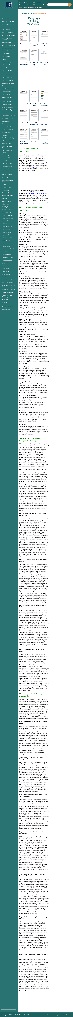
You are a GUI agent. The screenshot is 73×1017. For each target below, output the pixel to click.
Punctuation (5, 198)
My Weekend (24, 123)
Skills (34, 5)
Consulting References (8, 88)
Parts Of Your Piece (34, 104)
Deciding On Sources (7, 104)
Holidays (39, 5)
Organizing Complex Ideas (7, 180)
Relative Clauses (6, 204)
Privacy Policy (58, 1015)
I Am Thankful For (7, 158)
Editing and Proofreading (8, 115)
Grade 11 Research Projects (7, 147)
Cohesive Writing (6, 62)
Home (24, 13)
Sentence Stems (6, 223)
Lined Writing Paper (7, 163)
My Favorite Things (7, 177)
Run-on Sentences (6, 212)
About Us (49, 1015)
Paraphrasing (5, 190)
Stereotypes (5, 251)
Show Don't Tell (6, 240)
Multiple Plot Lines (7, 174)
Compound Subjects (7, 80)
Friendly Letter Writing (8, 138)
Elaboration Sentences (7, 118)
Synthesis (4, 265)
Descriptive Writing (7, 110)
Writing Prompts (6, 309)
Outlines (4, 184)
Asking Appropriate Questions (7, 38)
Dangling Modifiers (7, 101)
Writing (29, 5)
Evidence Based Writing (8, 126)
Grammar (32, 2)
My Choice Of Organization (23, 143)
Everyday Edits (5, 124)
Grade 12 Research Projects (7, 151)
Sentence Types (6, 229)
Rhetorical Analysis (7, 209)
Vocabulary (22, 5)
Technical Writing (6, 268)
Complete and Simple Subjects (7, 71)
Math (20, 2)
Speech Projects (6, 246)
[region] (8, 512)
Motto (3, 172)
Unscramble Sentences (8, 282)
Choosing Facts (6, 56)
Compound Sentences (7, 77)
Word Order (5, 299)
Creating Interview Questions (7, 97)
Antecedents (5, 27)
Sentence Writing (6, 232)
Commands (5, 67)
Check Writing (5, 53)
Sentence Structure (7, 226)
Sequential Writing (7, 237)
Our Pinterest (67, 1015)
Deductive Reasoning (7, 107)
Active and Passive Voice (8, 21)
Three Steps (23, 44)
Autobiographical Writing (8, 45)
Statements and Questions (9, 249)
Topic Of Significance (34, 123)
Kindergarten (32, 7)
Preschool (40, 7)
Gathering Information (8, 140)
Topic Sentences (6, 277)
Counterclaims (6, 94)
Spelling (39, 2)
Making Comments (7, 166)
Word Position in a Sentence (6, 303)
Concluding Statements (8, 86)
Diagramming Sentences (8, 112)
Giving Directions (6, 143)
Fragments (4, 135)
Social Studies (23, 7)
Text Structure (5, 271)
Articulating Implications (8, 35)
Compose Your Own (44, 123)
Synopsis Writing (6, 263)
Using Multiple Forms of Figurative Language (8, 286)
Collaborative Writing (7, 65)
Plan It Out (34, 142)
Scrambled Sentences (7, 215)
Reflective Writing (6, 201)
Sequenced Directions (7, 235)
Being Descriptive (44, 143)
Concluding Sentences (8, 83)
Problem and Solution (7, 195)
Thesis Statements (6, 274)
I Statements (5, 160)
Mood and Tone (6, 169)
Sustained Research (7, 260)
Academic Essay (6, 18)
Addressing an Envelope (8, 24)
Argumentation (6, 29)
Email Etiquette (6, 121)
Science (45, 5)
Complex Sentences (7, 74)
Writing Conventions (7, 306)
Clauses (4, 59)
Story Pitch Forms (6, 254)
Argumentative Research (8, 32)
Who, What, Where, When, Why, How (7, 296)
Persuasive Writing (6, 193)
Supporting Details (34, 44)
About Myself (24, 104)
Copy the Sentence (7, 91)
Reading (26, 2)
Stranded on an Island (7, 257)
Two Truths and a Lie (7, 279)
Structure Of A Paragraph (24, 63)
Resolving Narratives (7, 207)
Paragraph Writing (6, 187)
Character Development (8, 51)
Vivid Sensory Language (8, 292)
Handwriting (5, 155)
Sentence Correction (7, 218)
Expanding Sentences (7, 129)
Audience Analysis (6, 42)
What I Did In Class (44, 63)
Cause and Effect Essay (8, 48)
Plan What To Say (34, 63)
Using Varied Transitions (8, 289)
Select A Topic (44, 44)
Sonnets (4, 243)
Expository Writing (7, 132)
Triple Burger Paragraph (44, 104)
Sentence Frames (6, 221)
